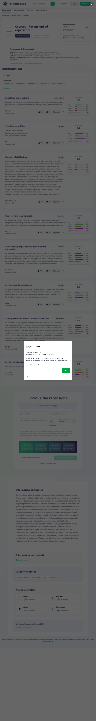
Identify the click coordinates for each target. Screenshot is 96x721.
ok (66, 371)
